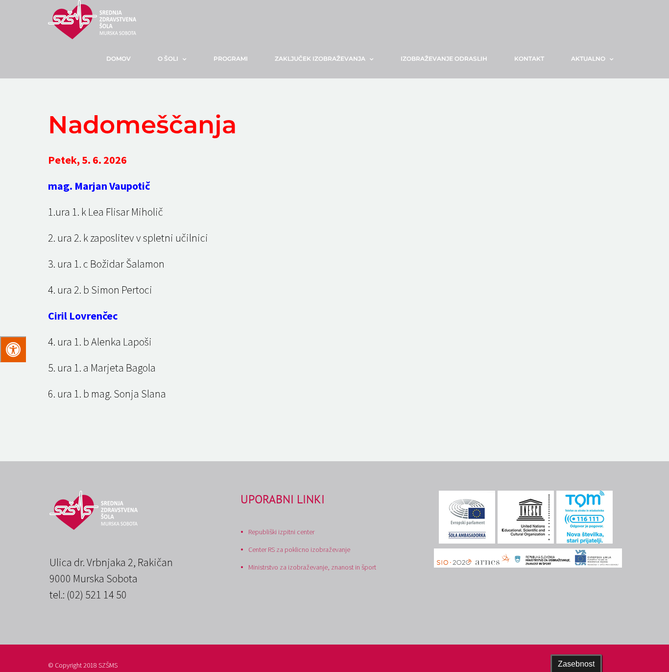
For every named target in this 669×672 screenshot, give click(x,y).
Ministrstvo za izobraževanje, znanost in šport (312, 567)
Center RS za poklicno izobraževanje (299, 549)
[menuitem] (124, 58)
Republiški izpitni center (281, 531)
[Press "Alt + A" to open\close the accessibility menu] (13, 349)
